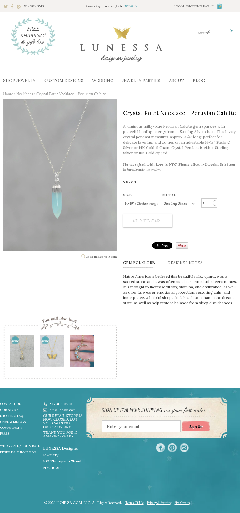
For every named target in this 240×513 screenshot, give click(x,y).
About (176, 80)
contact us (10, 404)
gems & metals (13, 422)
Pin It (182, 245)
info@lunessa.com (62, 410)
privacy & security (159, 503)
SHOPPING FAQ (11, 416)
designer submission (18, 452)
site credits (182, 503)
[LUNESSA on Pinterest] (172, 447)
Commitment (11, 428)
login (179, 6)
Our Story (9, 410)
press (4, 434)
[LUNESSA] (121, 47)
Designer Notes (185, 262)
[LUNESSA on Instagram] (184, 447)
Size (127, 195)
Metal (169, 195)
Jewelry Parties (141, 80)
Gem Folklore (139, 262)
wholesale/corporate (20, 446)
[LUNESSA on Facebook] (160, 447)
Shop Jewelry (19, 80)
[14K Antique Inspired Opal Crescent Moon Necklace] (82, 353)
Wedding (102, 80)
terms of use (134, 503)
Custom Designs (63, 80)
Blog (199, 80)
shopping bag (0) (200, 6)
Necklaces (24, 93)
